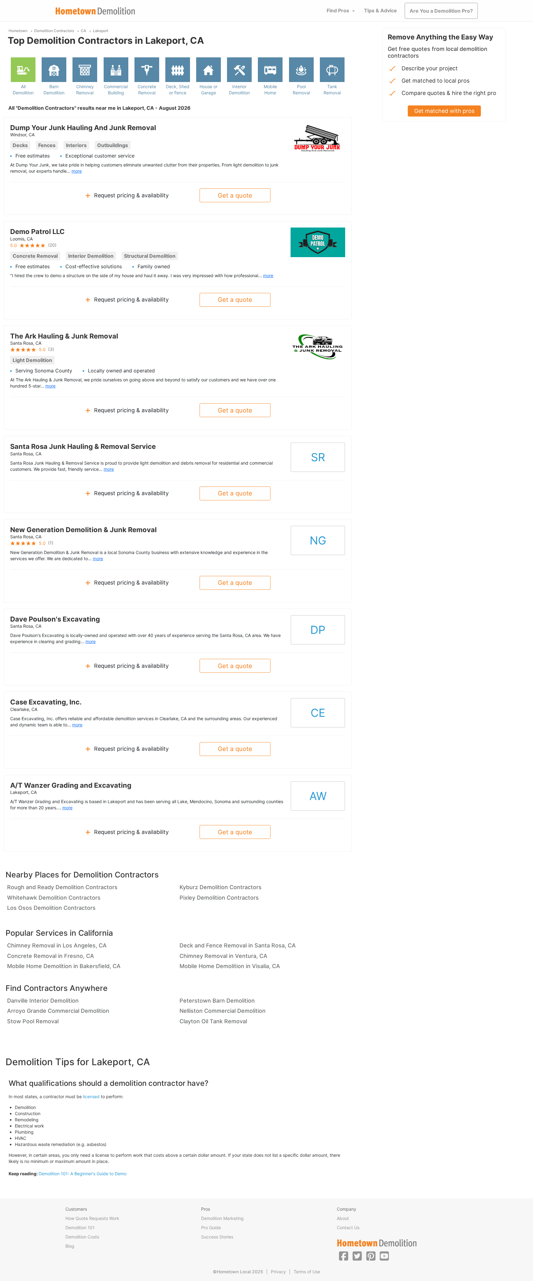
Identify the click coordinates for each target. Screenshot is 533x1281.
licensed (91, 1096)
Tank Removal (332, 89)
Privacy (278, 1271)
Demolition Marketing (222, 1218)
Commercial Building (116, 89)
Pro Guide (211, 1227)
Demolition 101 (80, 1227)
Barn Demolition (53, 89)
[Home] (95, 10)
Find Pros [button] (338, 10)
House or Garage (208, 89)
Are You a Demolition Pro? (441, 11)
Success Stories (217, 1236)
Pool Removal (301, 89)
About (343, 1218)
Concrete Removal (147, 89)
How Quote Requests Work (92, 1218)
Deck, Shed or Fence (177, 89)
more (77, 171)
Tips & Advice (380, 10)
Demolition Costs (82, 1236)
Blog (69, 1246)
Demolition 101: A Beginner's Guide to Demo (82, 1173)
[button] (343, 1255)
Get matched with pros (444, 111)
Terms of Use (307, 1271)
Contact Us (348, 1227)
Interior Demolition (239, 89)
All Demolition (23, 89)
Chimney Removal (85, 89)
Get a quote (235, 195)
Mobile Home (270, 89)
